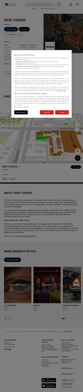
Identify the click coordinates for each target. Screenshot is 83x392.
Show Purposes (21, 112)
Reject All (47, 112)
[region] (41, 84)
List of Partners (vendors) (21, 107)
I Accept (62, 112)
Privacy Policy (62, 90)
